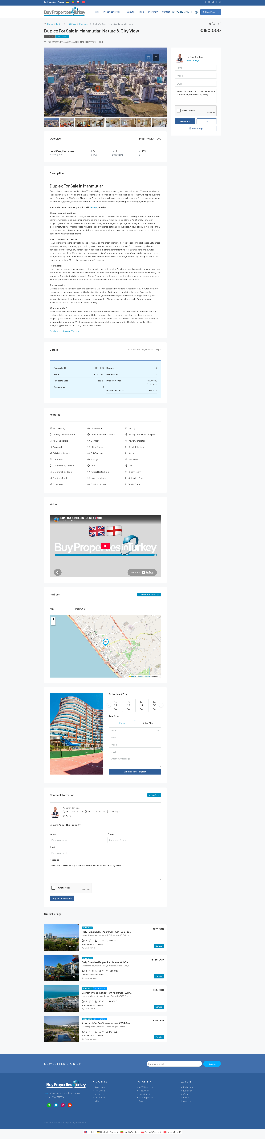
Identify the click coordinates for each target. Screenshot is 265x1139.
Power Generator (136, 440)
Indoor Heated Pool (100, 471)
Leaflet (133, 676)
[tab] (148, 57)
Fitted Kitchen (97, 447)
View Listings (154, 795)
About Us (131, 12)
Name (53, 834)
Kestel (186, 1097)
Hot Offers (71, 24)
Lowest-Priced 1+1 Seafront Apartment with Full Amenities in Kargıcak (120, 992)
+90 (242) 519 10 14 (74, 811)
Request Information (62, 898)
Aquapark (57, 447)
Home (96, 12)
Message (54, 859)
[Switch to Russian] (78, 2)
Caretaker (58, 459)
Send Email (185, 121)
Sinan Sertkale (90, 948)
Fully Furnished (97, 453)
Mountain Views (98, 478)
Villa (97, 1101)
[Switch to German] (67, 2)
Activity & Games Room (64, 434)
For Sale (59, 24)
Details (158, 945)
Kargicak (187, 1090)
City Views (58, 484)
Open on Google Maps (150, 594)
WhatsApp (114, 811)
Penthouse (84, 24)
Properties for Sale (112, 12)
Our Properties (100, 989)
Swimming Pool (135, 478)
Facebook (55, 331)
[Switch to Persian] (72, 2)
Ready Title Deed (136, 447)
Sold (141, 1101)
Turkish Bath (134, 484)
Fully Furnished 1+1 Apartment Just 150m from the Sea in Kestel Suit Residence (124, 931)
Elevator (95, 440)
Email (52, 847)
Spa (130, 465)
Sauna (131, 453)
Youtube (75, 331)
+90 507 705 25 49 (96, 811)
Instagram (65, 331)
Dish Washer (96, 428)
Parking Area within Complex (141, 434)
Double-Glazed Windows (103, 434)
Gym (93, 465)
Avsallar (187, 1101)
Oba (185, 1094)
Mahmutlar (188, 1087)
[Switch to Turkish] (83, 2)
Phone (111, 834)
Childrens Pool (60, 478)
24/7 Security (59, 428)
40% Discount (146, 1087)
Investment (153, 12)
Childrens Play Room (62, 471)
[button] (106, 642)
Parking (132, 428)
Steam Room (134, 471)
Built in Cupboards (61, 453)
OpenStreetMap (145, 676)
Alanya (93, 207)
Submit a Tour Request (135, 771)
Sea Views (133, 459)
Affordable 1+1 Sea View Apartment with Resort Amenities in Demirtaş (119, 1023)
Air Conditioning (60, 440)
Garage (94, 459)
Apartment (100, 1087)
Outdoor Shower (99, 484)
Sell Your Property (211, 12)
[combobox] (135, 730)
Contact (166, 12)
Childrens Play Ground (63, 465)
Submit (212, 1063)
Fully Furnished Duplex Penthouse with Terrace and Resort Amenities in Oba (123, 962)
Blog (142, 12)
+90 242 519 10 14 (183, 12)
